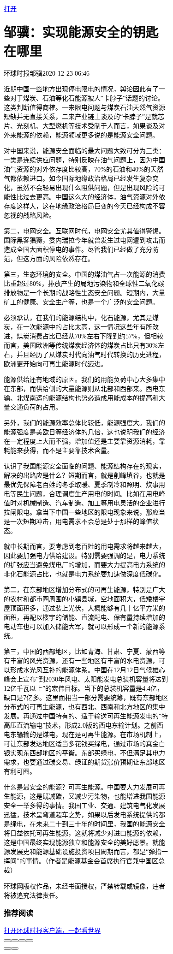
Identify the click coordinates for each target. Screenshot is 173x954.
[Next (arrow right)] (14, 948)
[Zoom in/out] (29, 940)
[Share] (14, 940)
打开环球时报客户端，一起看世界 (52, 930)
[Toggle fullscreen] (22, 940)
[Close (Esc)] (7, 940)
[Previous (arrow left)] (7, 948)
